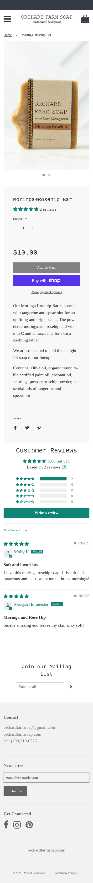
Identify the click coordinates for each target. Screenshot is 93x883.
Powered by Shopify (65, 873)
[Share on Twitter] (27, 427)
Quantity (20, 219)
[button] (26, 209)
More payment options (46, 292)
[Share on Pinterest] (39, 427)
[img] (16, 544)
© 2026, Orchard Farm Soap (29, 873)
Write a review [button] (46, 513)
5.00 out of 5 (59, 461)
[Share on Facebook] (17, 427)
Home (8, 35)
